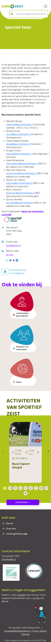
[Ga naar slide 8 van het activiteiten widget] (41, 488)
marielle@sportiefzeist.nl (19, 124)
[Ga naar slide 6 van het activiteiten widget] (31, 488)
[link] (12, 6)
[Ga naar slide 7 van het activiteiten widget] (36, 488)
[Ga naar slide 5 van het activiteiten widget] (26, 488)
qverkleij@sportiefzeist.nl (20, 202)
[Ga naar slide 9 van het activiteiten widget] (46, 488)
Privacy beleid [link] (39, 631)
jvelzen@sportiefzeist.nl (19, 183)
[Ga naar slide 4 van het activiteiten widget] (20, 488)
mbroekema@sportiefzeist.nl (22, 163)
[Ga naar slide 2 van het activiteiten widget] (10, 488)
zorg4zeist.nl (9, 559)
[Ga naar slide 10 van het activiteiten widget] (26, 493)
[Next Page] (48, 451)
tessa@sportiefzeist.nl (18, 144)
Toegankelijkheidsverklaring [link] (17, 631)
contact (21, 595)
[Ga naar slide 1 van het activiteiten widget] (5, 488)
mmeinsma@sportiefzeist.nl (21, 173)
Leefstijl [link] (6, 214)
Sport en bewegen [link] (32, 211)
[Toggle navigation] (45, 6)
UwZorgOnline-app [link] (16, 534)
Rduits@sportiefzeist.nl (19, 154)
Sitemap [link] (25, 634)
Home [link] (9, 523)
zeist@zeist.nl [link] (13, 245)
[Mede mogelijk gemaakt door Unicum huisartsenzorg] (34, 570)
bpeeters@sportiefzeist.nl (20, 193)
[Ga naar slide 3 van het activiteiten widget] (15, 488)
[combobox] (28, 14)
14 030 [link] (9, 254)
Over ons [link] (10, 528)
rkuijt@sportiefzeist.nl (18, 134)
